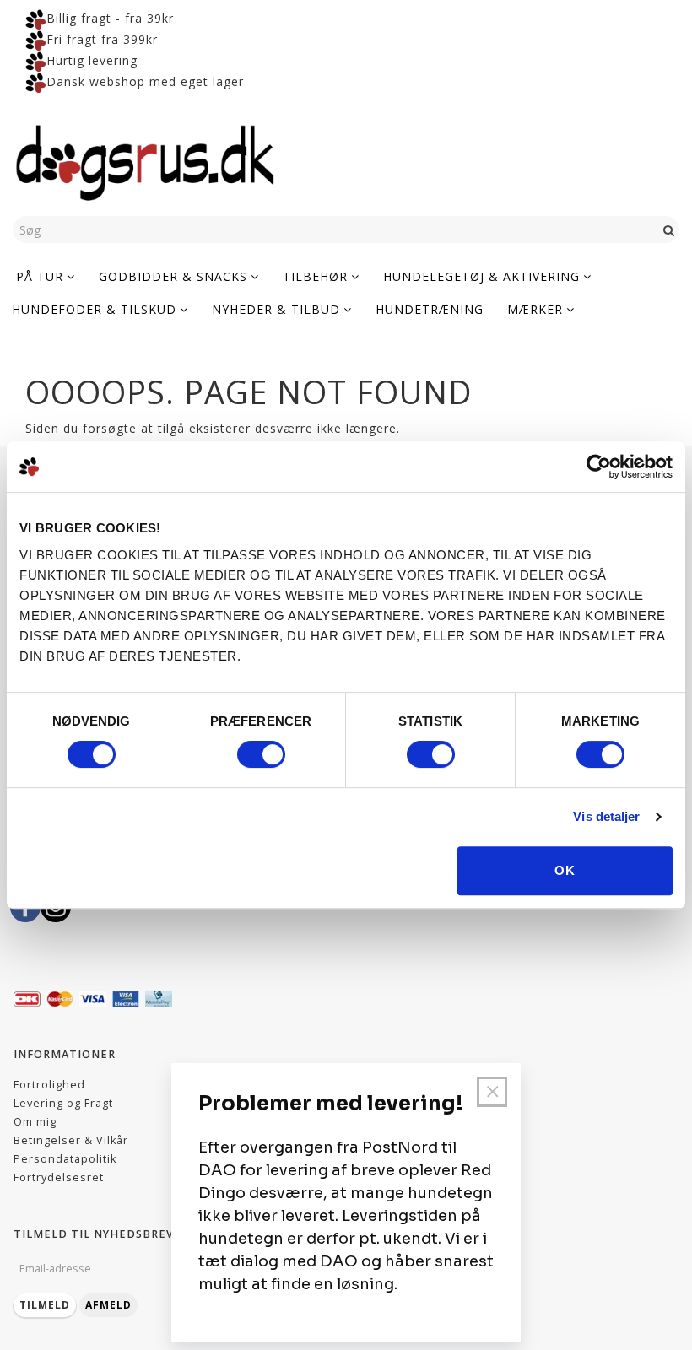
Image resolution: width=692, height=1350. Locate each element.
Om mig (35, 1122)
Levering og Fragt (63, 1103)
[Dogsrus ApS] (145, 160)
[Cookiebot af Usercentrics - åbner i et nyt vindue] (599, 466)
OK (565, 870)
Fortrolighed (49, 1084)
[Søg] (669, 229)
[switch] (261, 754)
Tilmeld (44, 1305)
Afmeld (108, 1305)
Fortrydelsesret (59, 1177)
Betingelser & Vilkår (71, 1140)
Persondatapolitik (65, 1159)
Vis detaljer (606, 816)
